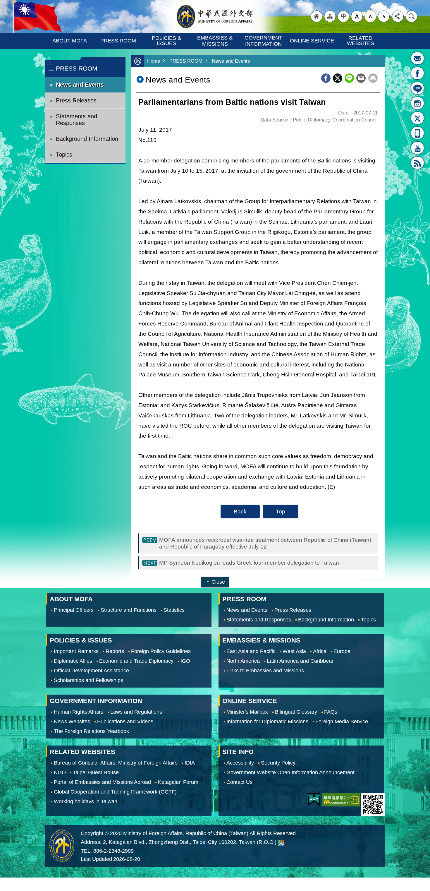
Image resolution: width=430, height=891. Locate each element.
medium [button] (370, 16)
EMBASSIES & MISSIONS (215, 41)
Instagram (417, 103)
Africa (319, 651)
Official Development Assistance (91, 671)
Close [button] (218, 582)
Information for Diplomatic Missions (267, 721)
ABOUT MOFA (69, 41)
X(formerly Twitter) (417, 118)
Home (153, 61)
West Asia (294, 651)
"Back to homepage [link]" (316, 16)
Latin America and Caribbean (301, 661)
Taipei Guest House (96, 772)
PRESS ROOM (118, 41)
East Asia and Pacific (251, 651)
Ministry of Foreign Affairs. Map (281, 843)
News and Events (80, 84)
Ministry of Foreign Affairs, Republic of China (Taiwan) (215, 16)
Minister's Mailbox (417, 58)
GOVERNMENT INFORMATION (264, 41)
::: (48, 63)
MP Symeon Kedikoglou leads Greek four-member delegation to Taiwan (249, 562)
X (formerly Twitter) (337, 78)
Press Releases (76, 100)
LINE (417, 88)
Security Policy (278, 763)
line (349, 78)
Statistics (174, 610)
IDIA (190, 763)
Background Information (87, 139)
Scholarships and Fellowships (88, 680)
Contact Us (239, 782)
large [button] (357, 16)
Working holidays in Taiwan (85, 801)
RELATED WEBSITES (360, 40)
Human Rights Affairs (78, 712)
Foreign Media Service (341, 721)
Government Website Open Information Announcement (290, 772)
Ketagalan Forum (178, 782)
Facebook (326, 78)
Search (411, 16)
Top (280, 511)
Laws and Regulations (136, 712)
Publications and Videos (125, 721)
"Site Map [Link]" (330, 16)
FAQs (330, 712)
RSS (417, 162)
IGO (185, 661)
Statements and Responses (76, 119)
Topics (64, 154)
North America (243, 661)
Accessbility (240, 763)
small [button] (384, 16)
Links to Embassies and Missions (265, 671)
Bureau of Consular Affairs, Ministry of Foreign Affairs (116, 763)
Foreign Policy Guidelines (161, 651)
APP (417, 132)
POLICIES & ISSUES (167, 40)
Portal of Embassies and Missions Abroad (102, 782)
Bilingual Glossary (296, 712)
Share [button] (398, 16)
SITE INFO (238, 751)
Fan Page (417, 73)
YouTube (417, 147)
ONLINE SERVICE (312, 41)
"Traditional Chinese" (343, 16)
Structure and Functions (128, 610)
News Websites (72, 721)
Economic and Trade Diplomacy (136, 661)
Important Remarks (76, 651)
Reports (115, 651)
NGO (60, 772)
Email (361, 78)
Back (240, 511)
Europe (341, 651)
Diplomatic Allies (73, 661)
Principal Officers (74, 610)
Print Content (373, 78)
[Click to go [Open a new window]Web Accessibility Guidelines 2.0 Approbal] (341, 799)
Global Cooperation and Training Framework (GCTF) (115, 792)
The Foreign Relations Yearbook (91, 731)
